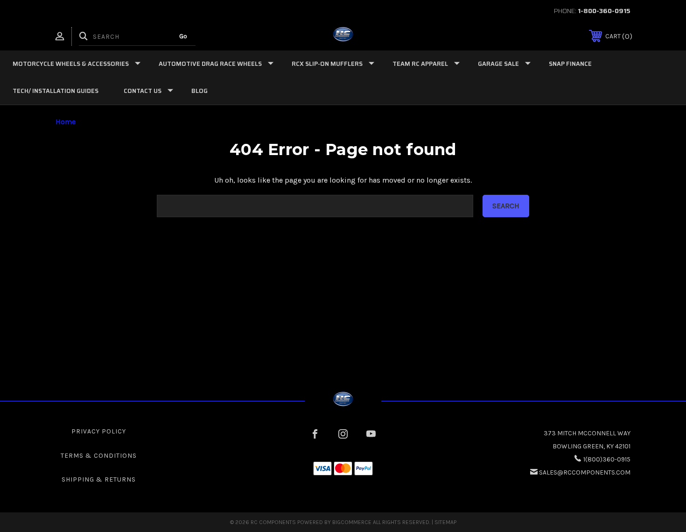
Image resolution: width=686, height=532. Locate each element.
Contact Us (142, 91)
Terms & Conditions (99, 456)
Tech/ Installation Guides (55, 91)
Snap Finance (570, 64)
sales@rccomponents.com (584, 472)
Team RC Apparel (420, 64)
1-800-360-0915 (604, 11)
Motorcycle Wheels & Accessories (71, 64)
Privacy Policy (98, 431)
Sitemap (445, 522)
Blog (199, 91)
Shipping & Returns (99, 479)
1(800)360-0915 (606, 459)
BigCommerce (351, 522)
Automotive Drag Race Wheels (210, 64)
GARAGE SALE (498, 64)
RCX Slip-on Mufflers (327, 64)
